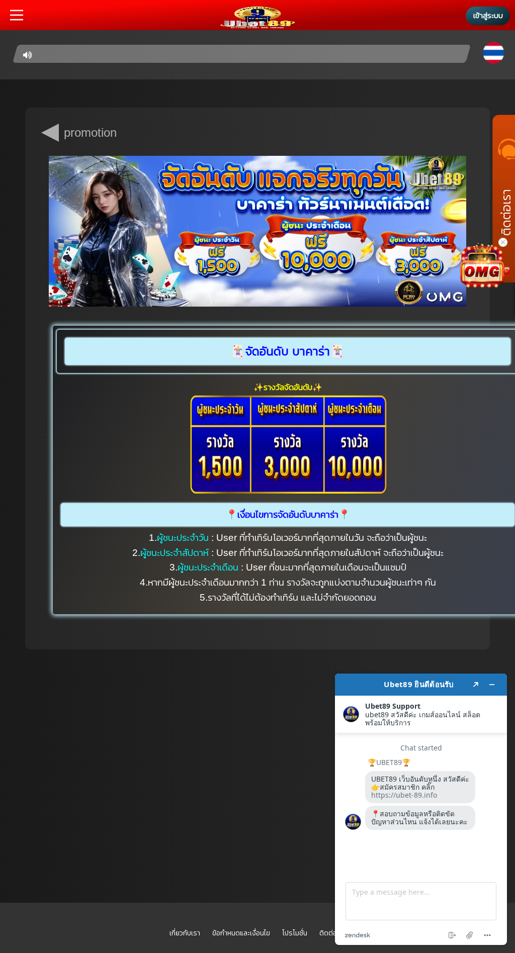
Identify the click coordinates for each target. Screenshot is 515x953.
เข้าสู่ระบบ (488, 15)
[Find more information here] (421, 809)
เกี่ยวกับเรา (184, 933)
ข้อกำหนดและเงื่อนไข (241, 933)
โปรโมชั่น (294, 933)
